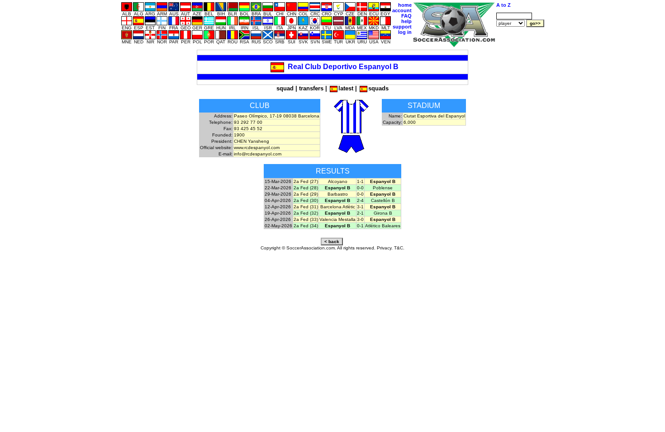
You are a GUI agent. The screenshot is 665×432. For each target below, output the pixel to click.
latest (345, 88)
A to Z (503, 5)
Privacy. (385, 247)
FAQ (406, 16)
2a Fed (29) (306, 194)
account (402, 10)
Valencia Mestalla (337, 219)
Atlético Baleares (382, 225)
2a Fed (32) (306, 213)
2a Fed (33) (306, 219)
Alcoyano (337, 181)
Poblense (383, 187)
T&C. (399, 247)
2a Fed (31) (306, 206)
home (405, 5)
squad (285, 88)
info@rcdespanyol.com (257, 153)
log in (405, 32)
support (402, 26)
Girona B (383, 213)
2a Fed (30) (306, 200)
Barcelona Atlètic (337, 206)
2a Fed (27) (306, 181)
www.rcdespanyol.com (257, 147)
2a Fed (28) (306, 187)
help (406, 21)
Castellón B (383, 200)
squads (378, 88)
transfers (311, 88)
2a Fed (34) (306, 225)
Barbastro (338, 194)
